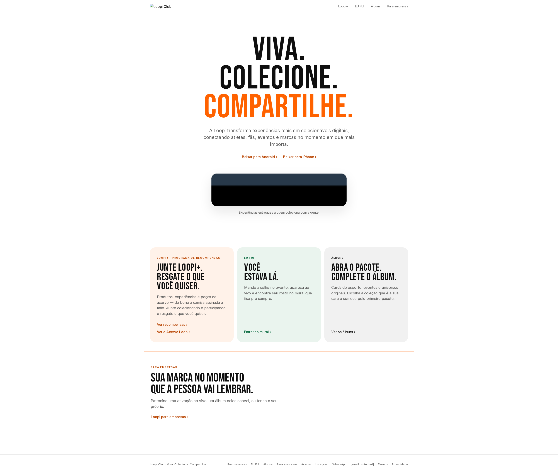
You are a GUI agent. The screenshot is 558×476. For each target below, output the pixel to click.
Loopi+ (343, 6)
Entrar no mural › (257, 332)
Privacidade (400, 464)
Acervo (306, 464)
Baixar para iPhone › (299, 157)
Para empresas (287, 464)
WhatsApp (339, 464)
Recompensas (237, 464)
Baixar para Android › (259, 157)
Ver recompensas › (172, 324)
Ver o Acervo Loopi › (174, 332)
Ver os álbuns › (343, 332)
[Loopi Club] (160, 6)
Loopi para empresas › (169, 417)
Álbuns (375, 6)
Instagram (321, 464)
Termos (383, 464)
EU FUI (359, 6)
